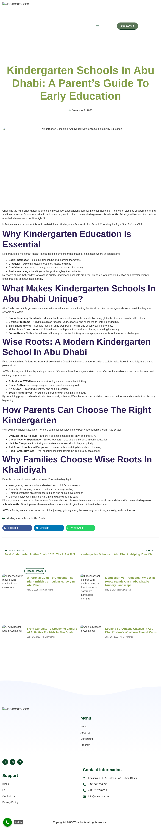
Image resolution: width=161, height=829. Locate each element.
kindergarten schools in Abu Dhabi (106, 214)
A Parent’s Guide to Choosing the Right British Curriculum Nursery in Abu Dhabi (51, 581)
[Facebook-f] (5, 762)
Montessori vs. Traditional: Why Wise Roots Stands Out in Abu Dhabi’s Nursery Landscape (130, 581)
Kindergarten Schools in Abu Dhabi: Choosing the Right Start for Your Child (101, 224)
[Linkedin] (20, 762)
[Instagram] (12, 762)
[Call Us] (7, 822)
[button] (17, 528)
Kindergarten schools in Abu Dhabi (26, 518)
